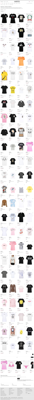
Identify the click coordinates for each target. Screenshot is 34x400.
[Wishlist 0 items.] (31, 1)
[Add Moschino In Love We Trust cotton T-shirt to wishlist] (32, 42)
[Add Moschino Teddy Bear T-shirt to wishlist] (7, 142)
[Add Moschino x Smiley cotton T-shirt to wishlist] (32, 184)
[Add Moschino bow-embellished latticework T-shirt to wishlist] (24, 170)
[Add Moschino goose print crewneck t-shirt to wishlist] (32, 85)
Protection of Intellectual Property (14, 397)
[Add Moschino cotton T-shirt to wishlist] (32, 213)
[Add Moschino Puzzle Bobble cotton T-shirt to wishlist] (24, 198)
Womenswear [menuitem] (2, 1)
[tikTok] (27, 393)
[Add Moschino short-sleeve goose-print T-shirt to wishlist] (32, 198)
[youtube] (30, 393)
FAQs (12, 384)
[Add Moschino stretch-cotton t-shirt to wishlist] (24, 128)
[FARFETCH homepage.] (17, 1)
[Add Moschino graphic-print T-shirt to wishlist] (32, 99)
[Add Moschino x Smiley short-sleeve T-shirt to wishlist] (16, 85)
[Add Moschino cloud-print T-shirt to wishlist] (16, 198)
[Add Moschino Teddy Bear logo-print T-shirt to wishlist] (16, 156)
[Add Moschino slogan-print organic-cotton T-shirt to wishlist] (24, 42)
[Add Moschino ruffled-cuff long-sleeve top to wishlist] (7, 198)
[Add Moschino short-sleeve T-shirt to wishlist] (24, 85)
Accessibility (9, 397)
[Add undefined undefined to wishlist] (7, 361)
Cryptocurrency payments (3, 393)
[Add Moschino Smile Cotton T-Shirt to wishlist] (24, 298)
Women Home (2, 4)
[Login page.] (30, 1)
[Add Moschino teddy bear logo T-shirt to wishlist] (32, 170)
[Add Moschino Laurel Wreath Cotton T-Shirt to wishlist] (32, 14)
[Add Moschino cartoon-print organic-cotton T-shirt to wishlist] (24, 28)
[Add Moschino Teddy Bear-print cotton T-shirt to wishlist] (7, 14)
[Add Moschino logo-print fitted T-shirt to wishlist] (7, 99)
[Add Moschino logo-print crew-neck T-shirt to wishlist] (7, 184)
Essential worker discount (19, 393)
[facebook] (28, 393)
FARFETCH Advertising (11, 393)
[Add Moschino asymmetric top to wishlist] (16, 298)
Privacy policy (2, 397)
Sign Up (18, 378)
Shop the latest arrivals (18, 0)
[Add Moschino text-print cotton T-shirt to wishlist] (7, 255)
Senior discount (18, 395)
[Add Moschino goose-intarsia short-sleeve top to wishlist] (16, 184)
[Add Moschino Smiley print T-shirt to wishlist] (7, 71)
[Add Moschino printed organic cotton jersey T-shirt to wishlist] (32, 28)
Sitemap (9, 394)
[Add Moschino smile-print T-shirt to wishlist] (16, 255)
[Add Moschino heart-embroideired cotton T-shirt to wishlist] (7, 85)
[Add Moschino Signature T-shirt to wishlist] (7, 269)
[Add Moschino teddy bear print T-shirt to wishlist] (16, 56)
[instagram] (26, 393)
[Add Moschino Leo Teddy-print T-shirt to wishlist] (24, 113)
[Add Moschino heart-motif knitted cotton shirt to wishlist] (24, 99)
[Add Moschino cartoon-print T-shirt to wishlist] (24, 227)
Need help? (24, 384)
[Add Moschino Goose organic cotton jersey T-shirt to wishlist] (7, 170)
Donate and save (18, 394)
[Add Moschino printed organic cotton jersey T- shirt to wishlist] (7, 213)
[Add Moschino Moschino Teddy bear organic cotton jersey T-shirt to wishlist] (32, 71)
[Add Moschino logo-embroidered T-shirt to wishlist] (16, 99)
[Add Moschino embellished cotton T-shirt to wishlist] (32, 284)
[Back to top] (32, 354)
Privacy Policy (24, 380)
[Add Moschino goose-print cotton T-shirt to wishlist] (16, 213)
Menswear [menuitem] (5, 1)
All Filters (2, 11)
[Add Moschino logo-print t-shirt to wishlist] (24, 14)
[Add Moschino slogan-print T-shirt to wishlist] (7, 56)
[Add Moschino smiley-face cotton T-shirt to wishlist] (32, 326)
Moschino (4, 4)
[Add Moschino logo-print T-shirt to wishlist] (16, 42)
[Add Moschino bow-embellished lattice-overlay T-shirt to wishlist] (24, 184)
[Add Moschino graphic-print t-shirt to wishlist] (24, 341)
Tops (8, 4)
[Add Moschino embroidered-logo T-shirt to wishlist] (7, 28)
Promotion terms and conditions (3, 394)
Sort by (31, 11)
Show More (32, 359)
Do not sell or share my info (20, 397)
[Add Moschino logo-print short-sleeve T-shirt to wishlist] (24, 56)
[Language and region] (29, 1)
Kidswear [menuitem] (7, 1)
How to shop (2, 384)
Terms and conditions (6, 397)
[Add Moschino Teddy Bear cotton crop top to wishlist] (16, 28)
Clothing (6, 4)
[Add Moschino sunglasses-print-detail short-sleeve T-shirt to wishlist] (32, 56)
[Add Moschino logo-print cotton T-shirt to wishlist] (16, 14)
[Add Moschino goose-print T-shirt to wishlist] (7, 298)
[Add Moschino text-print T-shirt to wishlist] (7, 341)
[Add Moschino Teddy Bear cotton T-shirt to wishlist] (7, 113)
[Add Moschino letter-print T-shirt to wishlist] (24, 284)
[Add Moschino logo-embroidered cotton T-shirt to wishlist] (24, 213)
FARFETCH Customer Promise (3, 395)
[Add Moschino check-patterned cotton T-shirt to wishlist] (16, 284)
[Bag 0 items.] (32, 1)
